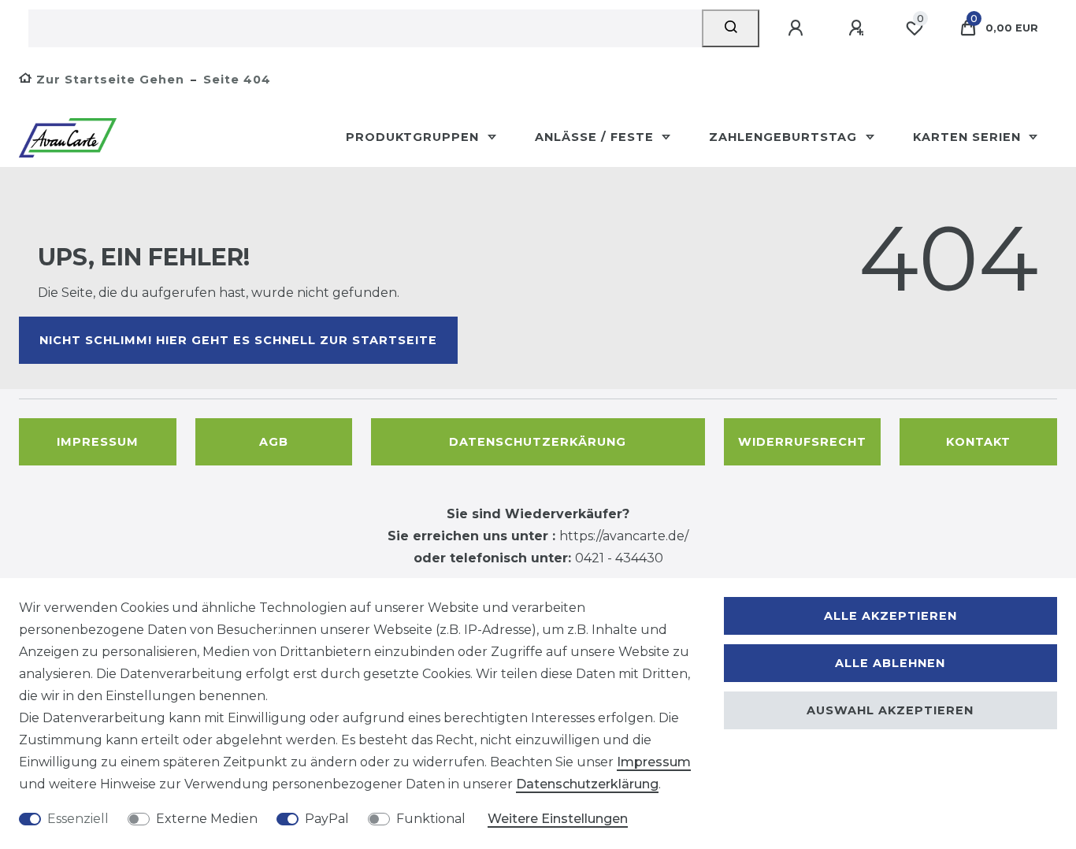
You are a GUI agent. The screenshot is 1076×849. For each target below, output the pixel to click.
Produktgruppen (414, 137)
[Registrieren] (858, 28)
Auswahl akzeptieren (890, 710)
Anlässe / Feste (596, 137)
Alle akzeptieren (890, 616)
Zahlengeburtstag (785, 137)
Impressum (98, 442)
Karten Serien (969, 137)
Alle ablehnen (890, 663)
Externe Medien (207, 818)
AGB (273, 442)
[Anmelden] (798, 28)
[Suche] (730, 28)
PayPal (327, 818)
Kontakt (978, 442)
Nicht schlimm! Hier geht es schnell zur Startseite (238, 340)
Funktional (431, 818)
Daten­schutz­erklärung (587, 784)
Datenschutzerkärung (537, 442)
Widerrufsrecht (802, 442)
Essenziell (78, 818)
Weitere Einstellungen (558, 818)
